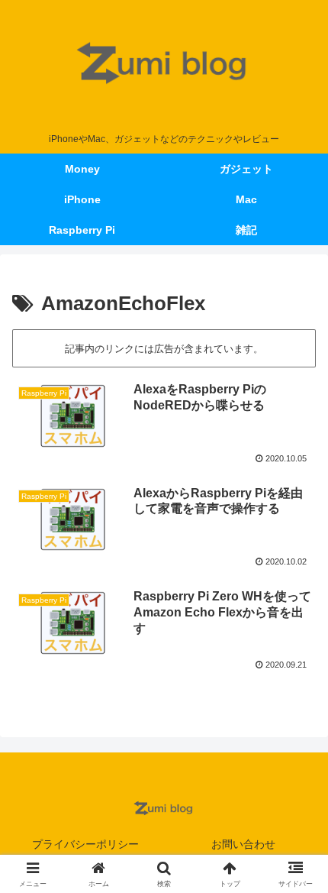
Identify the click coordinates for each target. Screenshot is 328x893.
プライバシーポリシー (85, 844)
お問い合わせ (243, 844)
